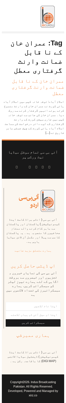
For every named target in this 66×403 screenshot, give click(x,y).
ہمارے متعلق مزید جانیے (33, 250)
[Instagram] (16, 167)
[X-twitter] (43, 167)
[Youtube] (36, 167)
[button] (33, 32)
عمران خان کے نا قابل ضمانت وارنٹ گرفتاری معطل (38, 87)
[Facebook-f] (49, 167)
